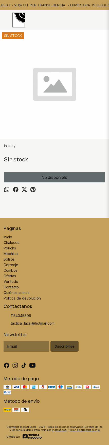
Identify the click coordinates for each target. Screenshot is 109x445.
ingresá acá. (60, 429)
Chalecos (11, 242)
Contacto (11, 287)
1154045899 (21, 315)
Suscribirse (65, 346)
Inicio (8, 237)
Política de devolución (22, 298)
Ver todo (11, 281)
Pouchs (10, 248)
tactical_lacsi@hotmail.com (33, 323)
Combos (10, 270)
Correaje (11, 265)
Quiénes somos (16, 292)
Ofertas (10, 276)
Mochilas (11, 253)
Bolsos (9, 259)
